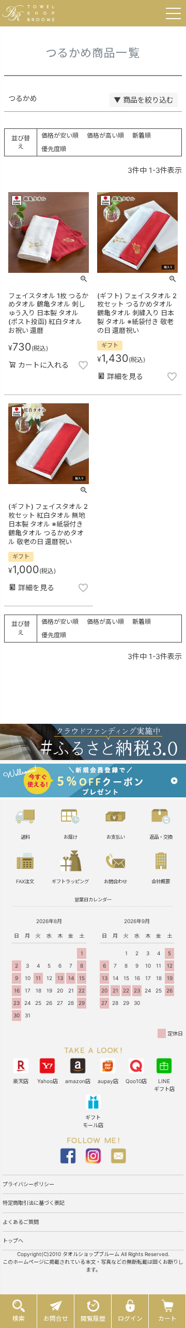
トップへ (13, 1240)
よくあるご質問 (21, 1222)
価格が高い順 (105, 135)
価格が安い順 (60, 135)
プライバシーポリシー (28, 1184)
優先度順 (53, 149)
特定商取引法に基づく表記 (34, 1203)
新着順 (141, 135)
